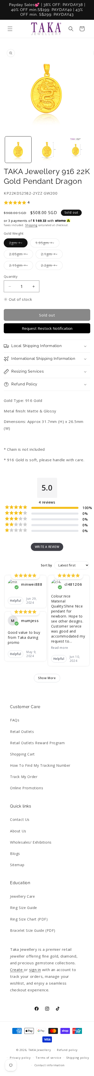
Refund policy (67, 1050)
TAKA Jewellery (39, 1050)
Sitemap (17, 864)
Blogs (15, 853)
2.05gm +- (21, 255)
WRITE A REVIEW (47, 547)
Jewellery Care (22, 896)
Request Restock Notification (47, 328)
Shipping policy (77, 1057)
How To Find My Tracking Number (40, 765)
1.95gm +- (47, 243)
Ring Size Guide (23, 907)
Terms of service (48, 1057)
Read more (59, 648)
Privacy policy (20, 1057)
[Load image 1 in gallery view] (18, 149)
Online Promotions (26, 788)
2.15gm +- (21, 266)
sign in (35, 969)
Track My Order (23, 776)
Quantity (11, 276)
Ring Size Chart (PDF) (29, 919)
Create (17, 969)
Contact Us (20, 819)
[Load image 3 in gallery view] (75, 149)
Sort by (46, 565)
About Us (18, 831)
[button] (10, 28)
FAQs (14, 720)
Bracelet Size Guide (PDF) (32, 930)
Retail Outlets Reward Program (37, 742)
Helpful (15, 600)
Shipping (31, 225)
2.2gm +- (52, 266)
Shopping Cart (22, 754)
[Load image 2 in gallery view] (47, 149)
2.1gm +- (52, 255)
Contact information (49, 1065)
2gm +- (18, 243)
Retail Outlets (22, 731)
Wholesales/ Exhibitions (31, 842)
